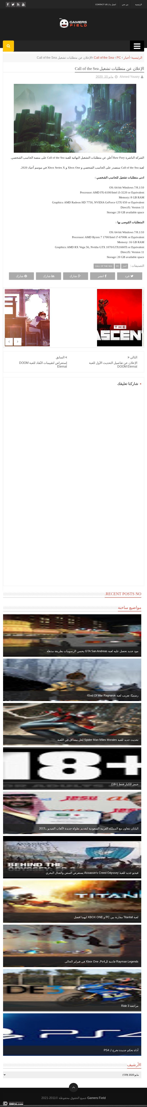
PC (119, 57)
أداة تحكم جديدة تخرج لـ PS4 (121, 1050)
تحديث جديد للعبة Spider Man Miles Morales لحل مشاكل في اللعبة (97, 739)
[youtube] (23, 4)
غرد (127, 276)
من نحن (125, 4)
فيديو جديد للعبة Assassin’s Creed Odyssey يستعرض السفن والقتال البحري (92, 872)
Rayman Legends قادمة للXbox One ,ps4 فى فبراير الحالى (101, 961)
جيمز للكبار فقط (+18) (124, 784)
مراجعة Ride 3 (129, 1005)
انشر (101, 276)
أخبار (127, 57)
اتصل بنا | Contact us (105, 4)
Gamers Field (96, 1098)
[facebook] (7, 4)
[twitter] (13, 4)
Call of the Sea (104, 57)
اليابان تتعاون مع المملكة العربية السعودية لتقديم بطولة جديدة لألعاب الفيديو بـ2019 (88, 828)
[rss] (18, 4)
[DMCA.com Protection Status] (13, 1104)
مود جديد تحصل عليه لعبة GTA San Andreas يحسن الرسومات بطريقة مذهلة (92, 651)
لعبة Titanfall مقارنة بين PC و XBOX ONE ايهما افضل (106, 917)
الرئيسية (138, 4)
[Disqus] (73, 435)
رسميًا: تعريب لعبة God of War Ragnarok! (112, 695)
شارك (73, 276)
